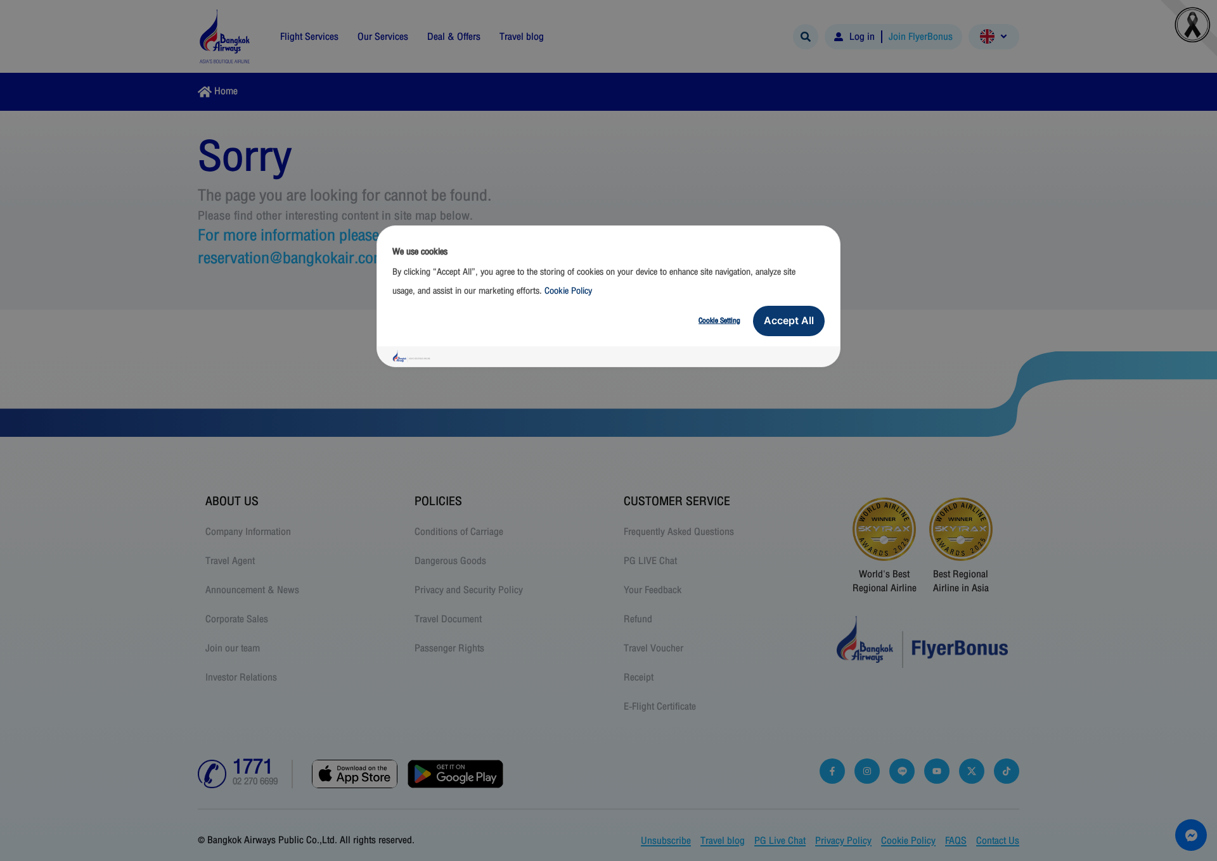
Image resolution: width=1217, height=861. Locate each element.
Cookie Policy (568, 291)
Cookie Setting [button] (719, 320)
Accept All (789, 320)
